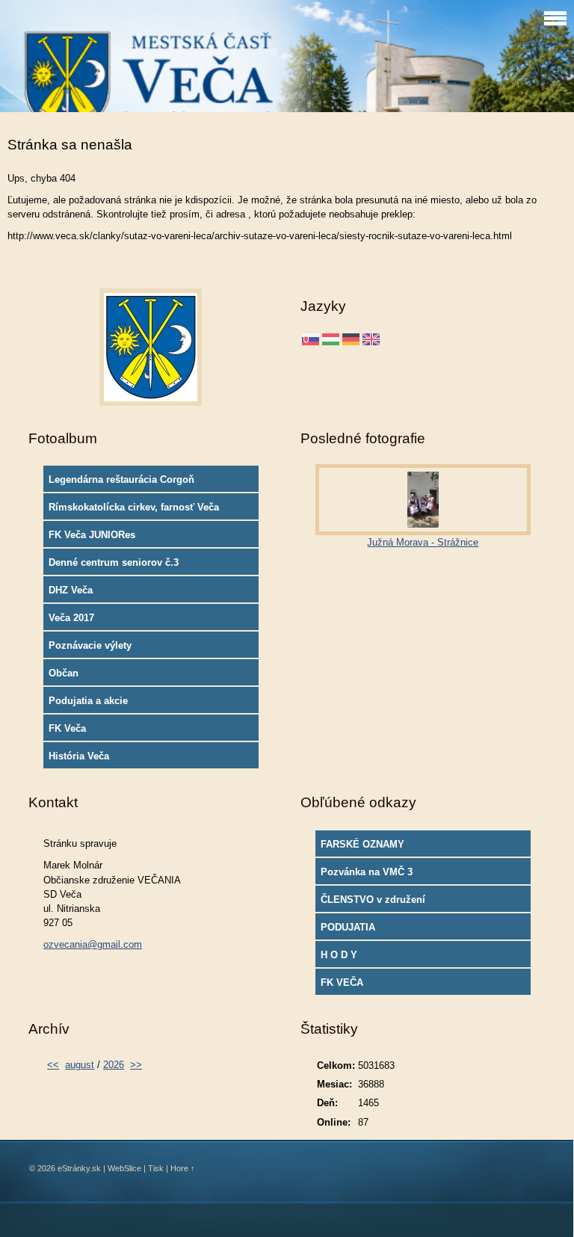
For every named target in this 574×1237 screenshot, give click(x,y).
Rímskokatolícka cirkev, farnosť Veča (134, 507)
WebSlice (124, 1168)
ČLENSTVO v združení (373, 899)
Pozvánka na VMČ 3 (367, 871)
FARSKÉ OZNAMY (362, 844)
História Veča (79, 756)
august (79, 1064)
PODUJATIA (348, 927)
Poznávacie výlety (90, 645)
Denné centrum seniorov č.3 (114, 562)
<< (53, 1064)
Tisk (156, 1168)
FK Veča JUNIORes (92, 534)
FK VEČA (342, 982)
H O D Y (339, 954)
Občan (63, 673)
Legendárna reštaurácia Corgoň (121, 479)
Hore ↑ (182, 1168)
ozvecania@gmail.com (92, 944)
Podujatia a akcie (88, 700)
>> (136, 1064)
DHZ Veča (71, 590)
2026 (113, 1064)
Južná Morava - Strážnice (422, 542)
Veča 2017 (71, 617)
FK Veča (67, 728)
